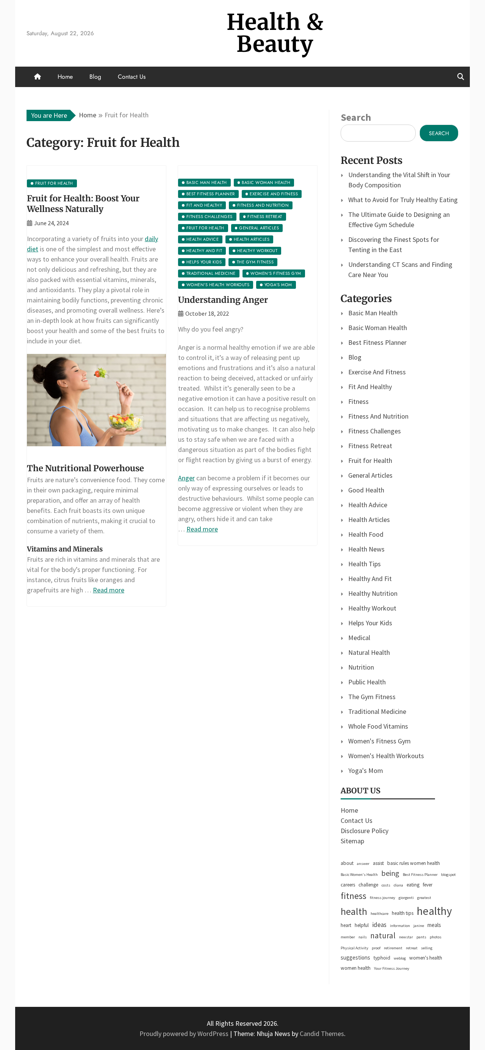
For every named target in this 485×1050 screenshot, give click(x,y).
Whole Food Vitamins (378, 726)
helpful (362, 925)
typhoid (382, 958)
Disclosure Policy (364, 830)
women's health (425, 958)
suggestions (355, 957)
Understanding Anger (223, 299)
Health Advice (367, 504)
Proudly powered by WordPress (184, 1033)
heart (346, 925)
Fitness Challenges (374, 431)
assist (378, 863)
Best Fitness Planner (377, 342)
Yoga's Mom (365, 770)
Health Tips (364, 563)
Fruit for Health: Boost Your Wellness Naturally (83, 204)
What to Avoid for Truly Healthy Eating (403, 199)
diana (398, 885)
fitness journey (382, 897)
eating (413, 885)
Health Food (365, 534)
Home (65, 76)
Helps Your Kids (370, 622)
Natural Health (369, 652)
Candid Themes (322, 1033)
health (354, 911)
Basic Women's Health (359, 874)
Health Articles (369, 519)
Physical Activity (354, 948)
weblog (400, 958)
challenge (368, 885)
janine (418, 925)
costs (386, 885)
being (390, 873)
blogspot (448, 874)
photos (435, 937)
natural (383, 935)
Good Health (366, 490)
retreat (412, 948)
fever (427, 885)
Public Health (367, 682)
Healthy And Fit (370, 578)
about (347, 863)
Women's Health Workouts (386, 755)
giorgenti (406, 897)
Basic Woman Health (377, 327)
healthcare (379, 913)
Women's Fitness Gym (379, 741)
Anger (186, 478)
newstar (406, 937)
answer (363, 863)
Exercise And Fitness (377, 372)
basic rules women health (413, 863)
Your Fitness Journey (391, 968)
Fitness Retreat (370, 445)
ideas (379, 925)
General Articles (370, 475)
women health (356, 968)
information (400, 925)
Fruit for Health (370, 460)
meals (434, 924)
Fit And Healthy (370, 386)
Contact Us (132, 76)
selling (426, 948)
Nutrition (361, 667)
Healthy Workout (372, 608)
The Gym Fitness (372, 696)
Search (356, 117)
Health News (366, 549)
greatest (424, 897)
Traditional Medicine (377, 711)
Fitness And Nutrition (378, 416)
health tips (402, 913)
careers (348, 885)
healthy (434, 911)
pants (421, 937)
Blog (95, 76)
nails (362, 937)
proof (376, 948)
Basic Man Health (372, 312)
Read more (108, 590)
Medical (359, 637)
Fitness (358, 401)
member (348, 937)
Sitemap (352, 841)
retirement (393, 948)
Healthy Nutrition (372, 593)
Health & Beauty (275, 33)
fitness (353, 896)
